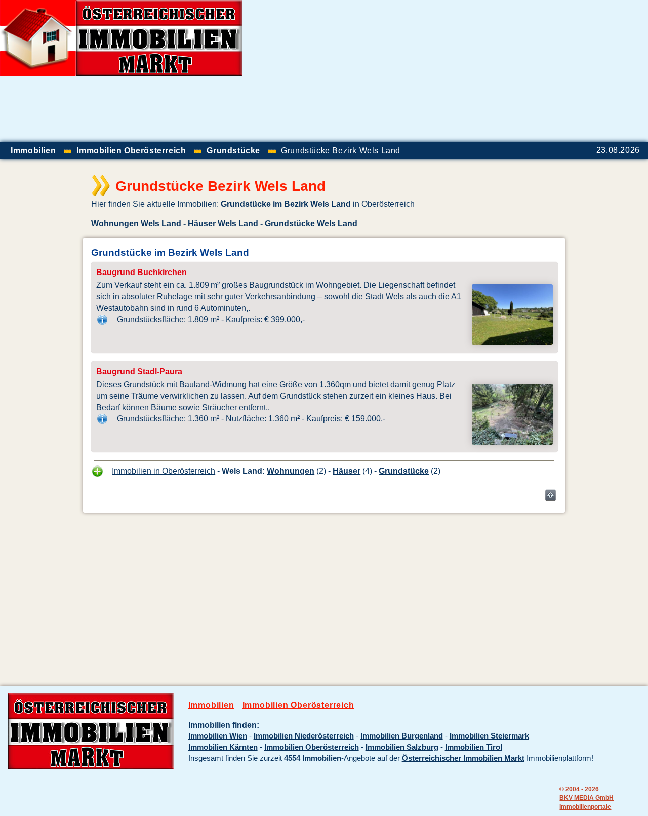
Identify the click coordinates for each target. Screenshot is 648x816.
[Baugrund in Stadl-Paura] (512, 441)
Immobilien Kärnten (223, 747)
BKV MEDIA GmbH (586, 797)
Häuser (346, 470)
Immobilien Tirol (473, 747)
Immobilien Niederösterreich (304, 736)
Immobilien (211, 705)
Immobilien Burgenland (401, 736)
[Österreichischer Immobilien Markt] (91, 767)
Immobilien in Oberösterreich (163, 470)
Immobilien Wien (217, 736)
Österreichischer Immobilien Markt (463, 758)
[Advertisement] (529, 71)
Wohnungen (290, 470)
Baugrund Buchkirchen (141, 272)
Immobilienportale (585, 806)
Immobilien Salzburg (402, 747)
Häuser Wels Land (223, 223)
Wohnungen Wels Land (136, 223)
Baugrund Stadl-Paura (139, 371)
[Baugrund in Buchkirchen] (512, 341)
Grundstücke (404, 470)
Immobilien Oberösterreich (298, 705)
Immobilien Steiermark (489, 736)
